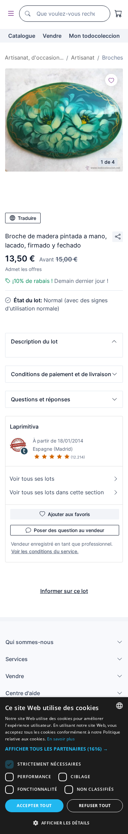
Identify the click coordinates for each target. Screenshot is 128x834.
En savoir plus (61, 739)
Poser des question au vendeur (69, 530)
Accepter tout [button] (34, 805)
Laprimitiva (24, 426)
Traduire (27, 218)
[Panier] (118, 13)
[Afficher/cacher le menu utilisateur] (9, 13)
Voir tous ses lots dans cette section (57, 492)
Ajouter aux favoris (69, 514)
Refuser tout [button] (95, 805)
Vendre (52, 35)
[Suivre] (111, 80)
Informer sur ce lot (64, 591)
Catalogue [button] (21, 35)
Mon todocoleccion (94, 35)
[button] (64, 341)
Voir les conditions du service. (45, 551)
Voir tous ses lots (32, 478)
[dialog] (64, 765)
